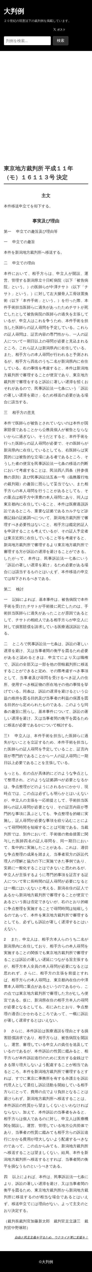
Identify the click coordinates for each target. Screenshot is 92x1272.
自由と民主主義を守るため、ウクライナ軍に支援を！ (51, 1237)
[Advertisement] (46, 100)
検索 (60, 41)
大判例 (14, 11)
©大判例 (46, 1261)
